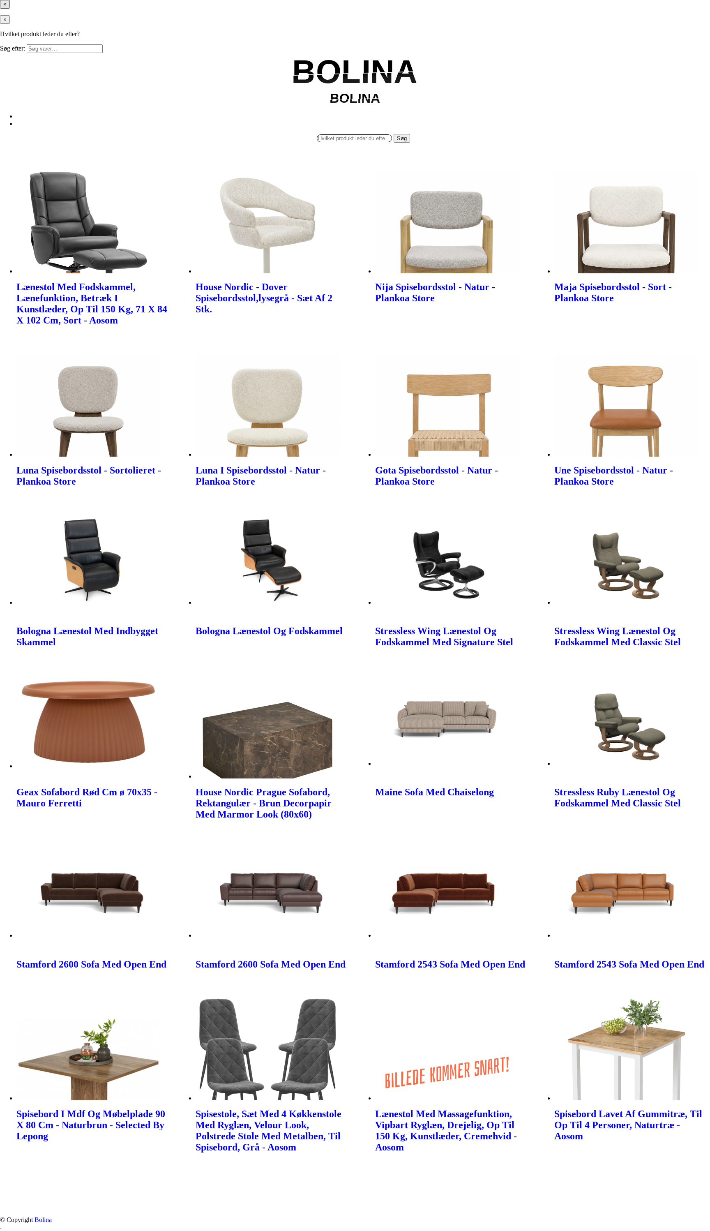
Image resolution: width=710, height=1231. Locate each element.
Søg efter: (12, 48)
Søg (402, 138)
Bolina (43, 1219)
